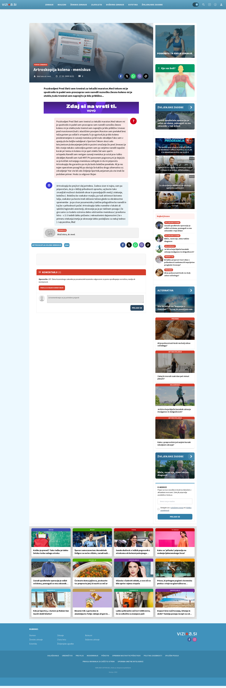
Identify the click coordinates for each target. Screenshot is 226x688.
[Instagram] (209, 4)
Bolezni (62, 4)
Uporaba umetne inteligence (130, 661)
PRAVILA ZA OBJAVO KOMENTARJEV (51, 288)
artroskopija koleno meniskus (46, 245)
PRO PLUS (80, 655)
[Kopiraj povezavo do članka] (145, 76)
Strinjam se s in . (175, 509)
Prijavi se (137, 307)
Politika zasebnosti (153, 655)
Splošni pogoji (172, 655)
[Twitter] (127, 76)
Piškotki (105, 655)
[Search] (203, 4)
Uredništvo (67, 655)
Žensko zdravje (78, 4)
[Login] (221, 4)
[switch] (196, 4)
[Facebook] (215, 4)
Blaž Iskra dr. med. (44, 76)
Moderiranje (92, 655)
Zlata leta (96, 4)
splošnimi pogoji (177, 507)
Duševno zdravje (115, 4)
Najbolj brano (163, 216)
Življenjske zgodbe (152, 4)
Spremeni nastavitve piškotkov (126, 655)
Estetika (133, 4)
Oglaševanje (53, 655)
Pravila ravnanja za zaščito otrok (99, 661)
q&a (67, 245)
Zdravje (49, 4)
